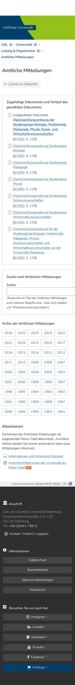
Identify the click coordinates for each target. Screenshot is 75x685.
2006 (8, 372)
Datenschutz (37, 560)
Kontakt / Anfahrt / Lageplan (29, 534)
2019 (35, 343)
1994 (35, 392)
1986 (8, 411)
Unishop (37, 667)
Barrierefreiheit (37, 570)
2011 (8, 362)
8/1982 (19, 139)
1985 (22, 411)
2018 (48, 343)
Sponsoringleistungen (37, 580)
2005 (22, 372)
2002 (61, 372)
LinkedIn (37, 627)
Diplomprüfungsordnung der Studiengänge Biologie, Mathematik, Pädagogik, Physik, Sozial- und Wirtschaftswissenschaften (40, 127)
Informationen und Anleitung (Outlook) (35, 456)
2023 (48, 333)
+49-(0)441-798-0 (23, 526)
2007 (61, 362)
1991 (8, 402)
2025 (22, 333)
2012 (61, 352)
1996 (8, 392)
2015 (22, 352)
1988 (48, 402)
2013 (48, 352)
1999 (35, 382)
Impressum (37, 589)
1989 (35, 402)
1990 (22, 402)
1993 (48, 392)
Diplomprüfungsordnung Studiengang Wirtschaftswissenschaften (40, 214)
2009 (35, 362)
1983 (48, 411)
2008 (48, 362)
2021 (8, 343)
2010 (22, 362)
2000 (22, 382)
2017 (61, 343)
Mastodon (38, 637)
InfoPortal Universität (18, 27)
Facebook (37, 657)
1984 (35, 411)
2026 (8, 333)
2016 (8, 352)
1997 (61, 382)
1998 (48, 382)
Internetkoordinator (23, 484)
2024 (35, 333)
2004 (35, 372)
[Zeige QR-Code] (70, 483)
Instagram (37, 617)
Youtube (37, 647)
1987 (61, 402)
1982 (61, 411)
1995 (22, 392)
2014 (35, 352)
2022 (61, 333)
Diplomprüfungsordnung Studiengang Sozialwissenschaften (40, 198)
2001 (8, 382)
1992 (61, 392)
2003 (48, 372)
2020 (22, 343)
